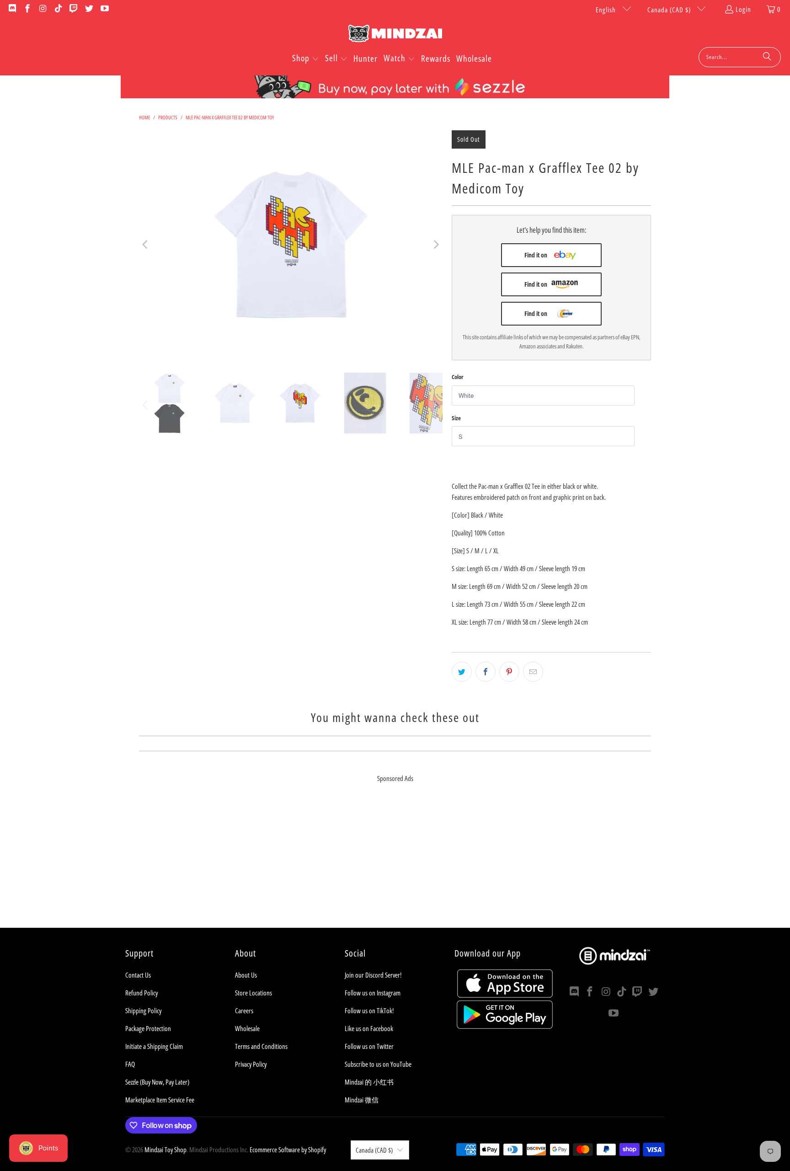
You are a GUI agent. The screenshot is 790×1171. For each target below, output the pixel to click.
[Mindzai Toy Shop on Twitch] (73, 9)
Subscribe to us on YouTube (378, 1064)
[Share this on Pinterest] (509, 672)
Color (458, 377)
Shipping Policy (143, 1010)
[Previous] (146, 244)
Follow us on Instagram (372, 992)
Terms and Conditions (261, 1046)
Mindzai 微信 (362, 1099)
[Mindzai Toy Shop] (395, 35)
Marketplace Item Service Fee (159, 1099)
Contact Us (138, 974)
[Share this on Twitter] (462, 672)
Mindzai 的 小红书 (369, 1081)
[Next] (435, 244)
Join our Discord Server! (373, 974)
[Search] (767, 57)
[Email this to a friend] (533, 672)
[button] (305, 59)
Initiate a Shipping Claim (154, 1046)
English (607, 9)
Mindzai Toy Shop (165, 1149)
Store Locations (253, 992)
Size (456, 418)
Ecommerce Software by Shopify (288, 1149)
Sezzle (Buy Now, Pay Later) (157, 1081)
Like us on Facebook (369, 1028)
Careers (244, 1010)
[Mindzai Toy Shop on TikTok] (58, 9)
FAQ (130, 1064)
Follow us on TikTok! (369, 1010)
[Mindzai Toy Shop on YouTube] (104, 9)
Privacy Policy (251, 1064)
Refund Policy (141, 992)
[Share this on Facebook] (485, 672)
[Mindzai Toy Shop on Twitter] (88, 9)
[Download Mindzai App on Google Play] (505, 1026)
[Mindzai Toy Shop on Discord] (11, 9)
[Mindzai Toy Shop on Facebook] (27, 9)
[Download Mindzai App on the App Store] (505, 995)
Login (743, 9)
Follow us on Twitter (369, 1046)
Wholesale (247, 1028)
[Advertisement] (395, 864)
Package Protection (148, 1028)
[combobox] (740, 57)
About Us (246, 974)
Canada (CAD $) (670, 9)
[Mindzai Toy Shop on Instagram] (42, 9)
